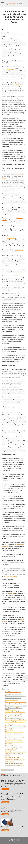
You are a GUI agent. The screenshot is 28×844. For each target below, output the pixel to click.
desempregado (18, 271)
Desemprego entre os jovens (13, 718)
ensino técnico (11, 238)
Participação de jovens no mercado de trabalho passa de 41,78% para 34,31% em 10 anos (15, 708)
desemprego (10, 69)
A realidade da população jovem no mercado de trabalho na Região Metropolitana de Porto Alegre (15, 714)
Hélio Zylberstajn (17, 84)
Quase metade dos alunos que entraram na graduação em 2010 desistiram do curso (14, 747)
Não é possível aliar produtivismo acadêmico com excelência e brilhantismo (14, 733)
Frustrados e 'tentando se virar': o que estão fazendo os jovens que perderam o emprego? (15, 698)
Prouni (4, 178)
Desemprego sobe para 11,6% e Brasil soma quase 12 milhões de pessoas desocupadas (16, 721)
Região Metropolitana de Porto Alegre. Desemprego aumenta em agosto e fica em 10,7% (15, 727)
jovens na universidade (10, 576)
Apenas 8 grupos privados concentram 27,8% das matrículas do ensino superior (16, 753)
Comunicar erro (7, 770)
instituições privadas (18, 174)
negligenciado (11, 593)
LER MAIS (5, 789)
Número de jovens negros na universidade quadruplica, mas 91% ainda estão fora (15, 759)
